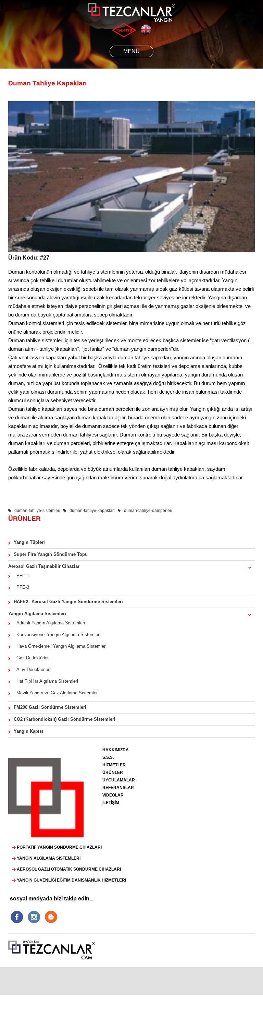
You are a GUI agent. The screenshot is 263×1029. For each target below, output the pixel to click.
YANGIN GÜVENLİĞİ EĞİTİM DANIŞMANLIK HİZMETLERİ (71, 880)
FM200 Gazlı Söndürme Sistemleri (50, 707)
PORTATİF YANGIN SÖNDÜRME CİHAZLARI (59, 847)
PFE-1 (21, 575)
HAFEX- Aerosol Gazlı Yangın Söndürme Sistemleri (68, 601)
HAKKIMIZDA (115, 749)
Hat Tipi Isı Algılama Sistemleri (46, 681)
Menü (131, 51)
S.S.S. (108, 757)
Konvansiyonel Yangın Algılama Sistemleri (57, 634)
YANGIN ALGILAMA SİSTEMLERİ (48, 858)
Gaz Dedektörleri (32, 657)
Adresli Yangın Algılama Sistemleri (49, 622)
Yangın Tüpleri (29, 542)
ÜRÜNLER (112, 772)
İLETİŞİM (110, 802)
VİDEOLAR (113, 795)
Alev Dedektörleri (32, 669)
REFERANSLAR (118, 787)
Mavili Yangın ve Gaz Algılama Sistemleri (56, 692)
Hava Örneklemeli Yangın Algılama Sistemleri (60, 646)
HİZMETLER (114, 765)
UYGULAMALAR (118, 780)
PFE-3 (21, 587)
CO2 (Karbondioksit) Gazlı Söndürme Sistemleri (64, 719)
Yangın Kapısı (28, 731)
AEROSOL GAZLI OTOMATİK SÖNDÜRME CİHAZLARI (69, 869)
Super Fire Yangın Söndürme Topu (51, 554)
